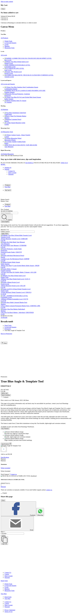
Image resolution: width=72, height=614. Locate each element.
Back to (6, 333)
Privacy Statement (9, 610)
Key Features (5, 428)
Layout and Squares (10, 585)
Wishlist (7, 167)
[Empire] (7, 182)
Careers (6, 574)
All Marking (4, 109)
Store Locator (12, 172)
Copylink (3, 533)
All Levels (4, 55)
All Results (4, 317)
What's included (5, 468)
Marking (7, 589)
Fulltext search (5, 231)
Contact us (13, 474)
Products (7, 185)
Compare (5, 397)
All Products (4, 38)
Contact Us (11, 171)
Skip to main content (7, 1)
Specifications (5, 457)
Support (6, 169)
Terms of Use (8, 611)
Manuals (3, 486)
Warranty (11, 174)
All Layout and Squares (8, 84)
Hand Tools (4, 581)
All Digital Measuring (7, 154)
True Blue (7, 187)
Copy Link (4, 544)
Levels (6, 587)
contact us (49, 490)
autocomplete (5, 221)
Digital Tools (8, 584)
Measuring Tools (9, 590)
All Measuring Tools (7, 132)
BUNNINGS (29, 163)
